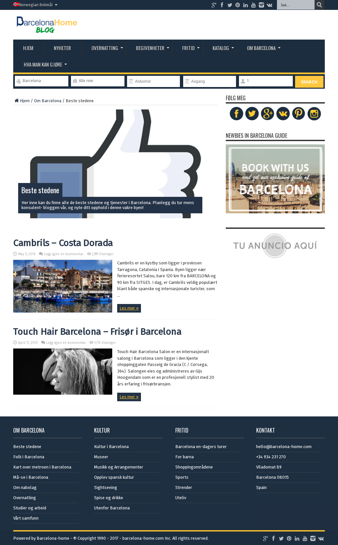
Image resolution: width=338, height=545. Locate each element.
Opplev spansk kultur (114, 477)
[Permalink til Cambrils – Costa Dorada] (62, 311)
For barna (184, 456)
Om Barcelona (261, 47)
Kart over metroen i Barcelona (42, 467)
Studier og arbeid (29, 507)
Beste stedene (27, 446)
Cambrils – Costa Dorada (63, 242)
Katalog (221, 47)
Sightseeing (105, 487)
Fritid (188, 47)
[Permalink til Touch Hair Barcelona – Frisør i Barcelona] (62, 393)
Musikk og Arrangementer (118, 467)
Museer (101, 456)
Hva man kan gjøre (43, 64)
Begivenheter (150, 47)
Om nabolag (25, 487)
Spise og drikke (108, 497)
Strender (183, 487)
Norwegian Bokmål (35, 5)
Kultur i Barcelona (111, 446)
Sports (181, 477)
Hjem (28, 47)
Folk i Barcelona (28, 456)
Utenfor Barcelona (112, 507)
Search (309, 82)
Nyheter (62, 47)
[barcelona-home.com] (47, 28)
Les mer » (129, 308)
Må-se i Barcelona (30, 477)
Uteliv (180, 497)
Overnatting (104, 47)
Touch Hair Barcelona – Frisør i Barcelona (97, 331)
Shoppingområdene (194, 467)
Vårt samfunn (26, 518)
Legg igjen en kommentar (64, 254)
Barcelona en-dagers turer (201, 446)
